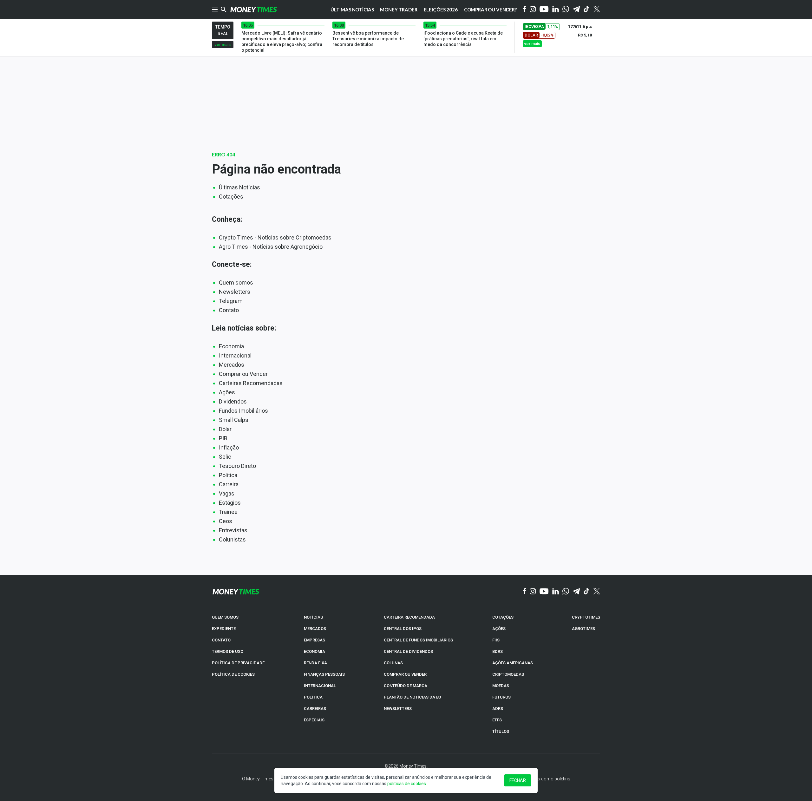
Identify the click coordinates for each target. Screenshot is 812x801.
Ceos (225, 521)
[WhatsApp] (565, 9)
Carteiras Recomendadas (251, 383)
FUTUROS (501, 697)
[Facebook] (524, 9)
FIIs (496, 640)
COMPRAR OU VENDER (405, 674)
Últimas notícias (352, 9)
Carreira (229, 484)
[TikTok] (587, 591)
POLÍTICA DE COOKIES (233, 674)
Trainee (228, 512)
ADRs (497, 708)
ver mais (223, 44)
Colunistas (232, 539)
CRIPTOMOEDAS (508, 674)
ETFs (497, 720)
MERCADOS (315, 628)
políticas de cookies (406, 783)
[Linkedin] (555, 9)
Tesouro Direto (237, 466)
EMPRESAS (314, 640)
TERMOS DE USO (227, 651)
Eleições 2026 (441, 9)
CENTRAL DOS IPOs (403, 628)
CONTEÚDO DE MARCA (405, 685)
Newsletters (234, 291)
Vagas (226, 493)
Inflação (229, 447)
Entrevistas (233, 530)
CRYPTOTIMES (586, 617)
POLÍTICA (313, 697)
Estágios (230, 502)
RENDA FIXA (315, 662)
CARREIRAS (315, 708)
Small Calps (233, 420)
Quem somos (236, 282)
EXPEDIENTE (224, 628)
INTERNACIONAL (320, 685)
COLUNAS (393, 662)
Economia (231, 346)
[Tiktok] (587, 10)
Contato (229, 310)
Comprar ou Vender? (490, 9)
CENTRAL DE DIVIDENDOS (408, 651)
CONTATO (221, 640)
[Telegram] (576, 9)
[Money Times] (253, 9)
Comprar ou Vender (243, 374)
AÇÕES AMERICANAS (512, 662)
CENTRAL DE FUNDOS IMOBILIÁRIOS (418, 640)
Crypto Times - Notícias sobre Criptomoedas (275, 237)
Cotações (231, 196)
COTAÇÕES (503, 617)
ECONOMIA (314, 651)
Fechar (517, 780)
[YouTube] (544, 9)
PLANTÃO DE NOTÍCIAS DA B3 (412, 697)
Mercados (231, 364)
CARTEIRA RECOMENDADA (409, 617)
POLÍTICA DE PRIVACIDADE (238, 662)
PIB (223, 438)
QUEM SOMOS (225, 617)
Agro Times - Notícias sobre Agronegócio (271, 246)
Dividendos (233, 401)
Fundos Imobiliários (243, 410)
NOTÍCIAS (313, 617)
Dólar (225, 429)
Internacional (235, 355)
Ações (227, 392)
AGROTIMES (583, 628)
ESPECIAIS (314, 720)
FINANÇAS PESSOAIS (324, 674)
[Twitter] (596, 9)
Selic (225, 456)
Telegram (231, 301)
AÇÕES (499, 628)
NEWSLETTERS (398, 708)
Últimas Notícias (239, 187)
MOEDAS (500, 685)
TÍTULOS (500, 731)
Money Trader (398, 9)
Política (228, 475)
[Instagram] (533, 9)
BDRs (497, 651)
